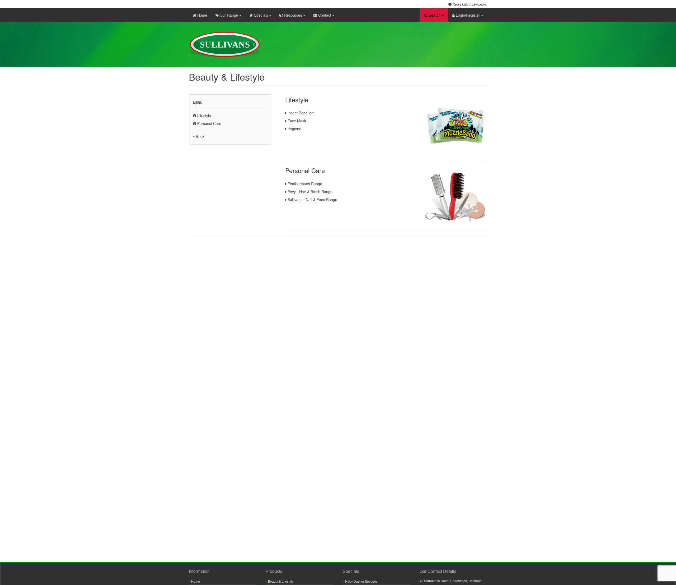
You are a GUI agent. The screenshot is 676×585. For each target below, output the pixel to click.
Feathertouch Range (304, 183)
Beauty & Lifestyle (280, 581)
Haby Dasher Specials (360, 581)
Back (199, 136)
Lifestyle (203, 115)
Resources (293, 15)
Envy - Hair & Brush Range (309, 191)
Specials (261, 15)
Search (435, 15)
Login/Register (468, 15)
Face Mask (296, 120)
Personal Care (208, 123)
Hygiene (294, 128)
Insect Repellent (300, 112)
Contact (324, 15)
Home (201, 15)
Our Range (229, 15)
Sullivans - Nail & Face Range (312, 199)
